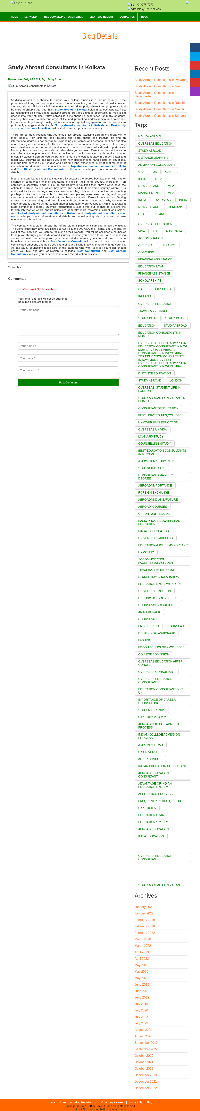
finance (169, 245)
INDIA (183, 200)
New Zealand (148, 186)
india (158, 178)
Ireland (144, 296)
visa (141, 231)
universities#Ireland (155, 538)
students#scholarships (158, 576)
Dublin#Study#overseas (158, 598)
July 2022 (141, 1017)
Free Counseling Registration (78, 1102)
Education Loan (151, 815)
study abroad (149, 150)
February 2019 (145, 920)
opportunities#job (154, 513)
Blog (150, 1102)
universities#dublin (154, 591)
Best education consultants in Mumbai (162, 452)
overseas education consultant (155, 680)
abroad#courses (152, 506)
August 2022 (143, 1036)
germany (175, 207)
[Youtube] (195, 65)
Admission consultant (156, 164)
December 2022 (146, 1088)
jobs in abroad (150, 745)
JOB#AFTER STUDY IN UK (156, 461)
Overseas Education (155, 143)
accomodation (150, 238)
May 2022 (141, 978)
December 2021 (146, 1081)
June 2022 (142, 997)
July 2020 (141, 1010)
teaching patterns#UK (156, 569)
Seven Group (104, 1105)
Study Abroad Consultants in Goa (158, 86)
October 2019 (144, 1055)
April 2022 (142, 958)
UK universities (150, 752)
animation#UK (149, 612)
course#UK (176, 626)
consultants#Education (158, 408)
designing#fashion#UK (156, 633)
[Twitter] (195, 56)
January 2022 (144, 913)
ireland (159, 214)
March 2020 (143, 939)
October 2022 (144, 1068)
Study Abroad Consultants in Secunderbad (154, 94)
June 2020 (142, 991)
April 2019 (142, 952)
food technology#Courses (161, 647)
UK (155, 171)
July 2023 (141, 1023)
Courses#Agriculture (156, 605)
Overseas (162, 200)
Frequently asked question (161, 801)
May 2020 (141, 971)
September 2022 (146, 1049)
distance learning (153, 157)
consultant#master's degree (156, 476)
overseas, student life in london (159, 389)
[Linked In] (195, 74)
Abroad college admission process (160, 725)
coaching (146, 252)
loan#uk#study (150, 436)
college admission (153, 654)
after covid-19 (150, 759)
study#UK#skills (151, 468)
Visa (171, 193)
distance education (154, 373)
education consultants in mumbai (159, 334)
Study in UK (174, 318)
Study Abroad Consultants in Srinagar (161, 115)
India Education (151, 836)
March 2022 (143, 945)
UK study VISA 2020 (152, 717)
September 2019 (146, 1042)
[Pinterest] (195, 82)
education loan (151, 266)
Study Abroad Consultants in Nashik (160, 109)
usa (141, 214)
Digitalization (149, 135)
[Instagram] (195, 91)
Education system (153, 822)
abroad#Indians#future (158, 499)
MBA (171, 186)
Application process (155, 794)
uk (155, 231)
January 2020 (144, 907)
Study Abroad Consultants (161, 885)
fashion (144, 640)
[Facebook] (195, 47)
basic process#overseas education (159, 522)
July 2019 (141, 1004)
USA (141, 171)
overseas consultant (156, 671)
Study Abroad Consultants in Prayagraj (161, 80)
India (142, 200)
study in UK (147, 318)
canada (171, 171)
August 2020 (143, 1029)
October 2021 (144, 1062)
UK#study (146, 552)
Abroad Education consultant (153, 774)
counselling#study (154, 443)
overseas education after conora (160, 663)
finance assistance (154, 273)
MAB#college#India (154, 531)
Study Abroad (175, 325)
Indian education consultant (162, 766)
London (176, 380)
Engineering (148, 626)
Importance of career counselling (157, 701)
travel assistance (153, 311)
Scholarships (149, 280)
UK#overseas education (158, 422)
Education (146, 325)
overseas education (155, 224)
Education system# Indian (159, 583)
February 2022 (145, 932)
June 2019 (142, 984)
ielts (142, 178)
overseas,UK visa (152, 429)
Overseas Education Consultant (155, 857)
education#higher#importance (164, 545)
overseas (146, 245)
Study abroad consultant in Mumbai (161, 399)
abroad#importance (155, 485)
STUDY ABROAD (149, 380)
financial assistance (155, 259)
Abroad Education (153, 829)
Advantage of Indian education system (155, 785)
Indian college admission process (159, 736)
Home (51, 1102)
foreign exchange (153, 492)
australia (174, 231)
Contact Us (135, 1102)
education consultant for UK (160, 691)
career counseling (154, 289)
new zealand (148, 207)
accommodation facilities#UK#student (156, 561)
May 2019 (141, 965)
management (149, 193)
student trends (151, 710)
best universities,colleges (161, 415)
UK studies (147, 808)
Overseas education (155, 303)
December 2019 (146, 1075)
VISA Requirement (112, 1102)
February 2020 (145, 926)
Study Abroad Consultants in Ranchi (160, 102)
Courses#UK (148, 619)
